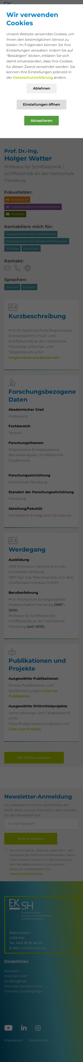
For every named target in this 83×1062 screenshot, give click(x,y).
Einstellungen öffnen (41, 104)
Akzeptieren (41, 121)
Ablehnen (41, 88)
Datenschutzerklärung (33, 78)
